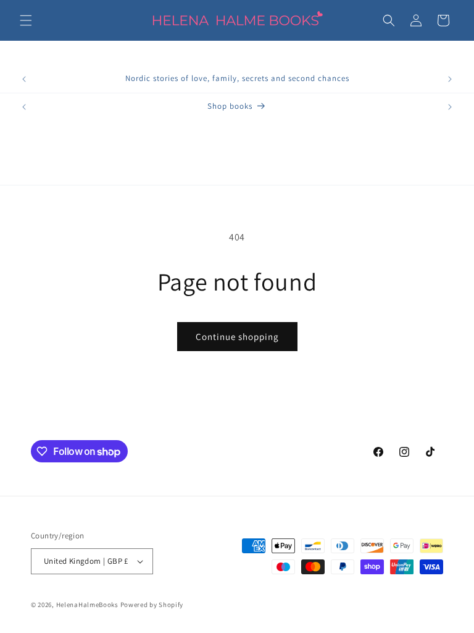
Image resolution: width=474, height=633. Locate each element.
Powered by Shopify (152, 604)
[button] (26, 20)
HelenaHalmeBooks (87, 604)
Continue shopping (237, 336)
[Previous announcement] (24, 79)
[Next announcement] (450, 79)
